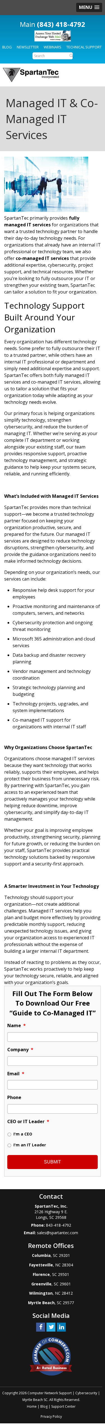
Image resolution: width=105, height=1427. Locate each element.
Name (16, 1026)
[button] (89, 7)
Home (32, 1406)
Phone (14, 1097)
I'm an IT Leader (29, 1144)
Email (15, 1074)
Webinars (52, 47)
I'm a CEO (22, 1134)
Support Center (63, 1406)
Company (20, 1050)
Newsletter (28, 47)
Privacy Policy (51, 1416)
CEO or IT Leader (28, 1122)
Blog (7, 47)
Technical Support (84, 47)
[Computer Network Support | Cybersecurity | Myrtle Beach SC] (31, 75)
